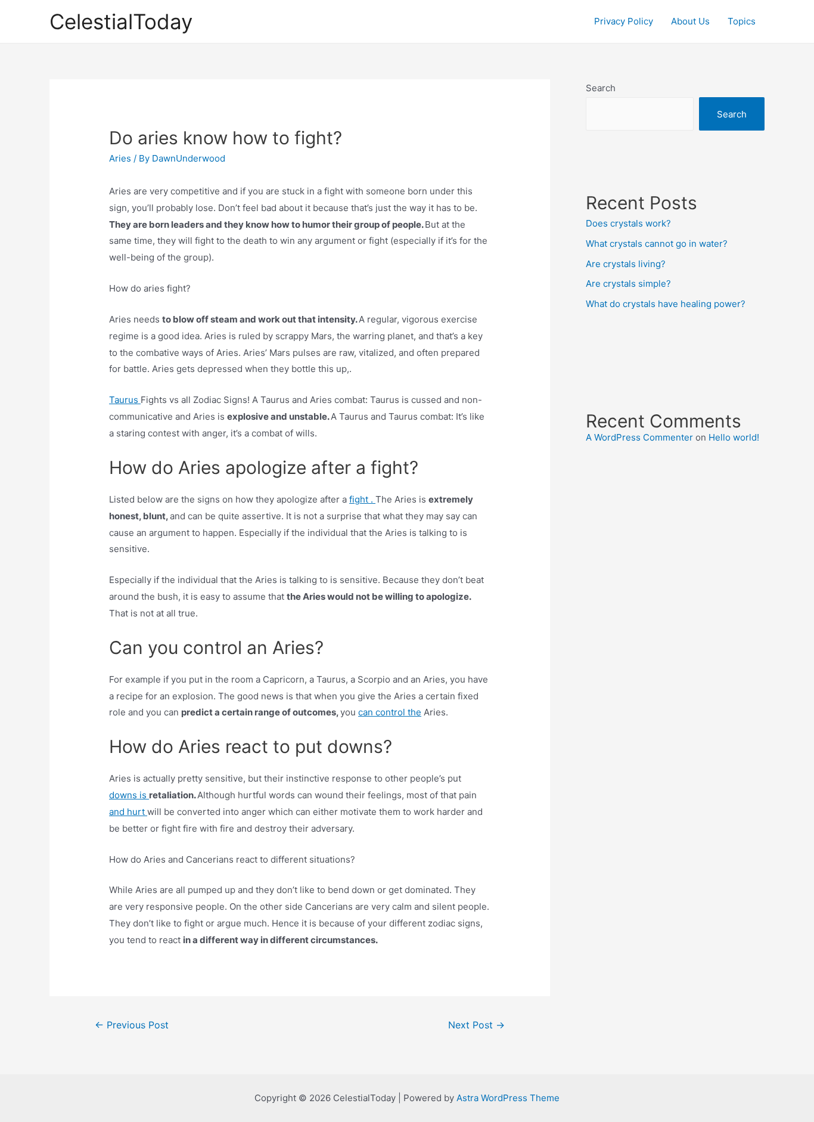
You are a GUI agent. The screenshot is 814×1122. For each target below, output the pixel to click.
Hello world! (734, 437)
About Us (690, 21)
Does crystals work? (628, 223)
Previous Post (132, 1025)
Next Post (476, 1025)
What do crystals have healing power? (665, 303)
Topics (742, 21)
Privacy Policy (623, 21)
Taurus (125, 399)
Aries (120, 158)
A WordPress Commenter (639, 437)
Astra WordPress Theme (508, 1098)
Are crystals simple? (628, 283)
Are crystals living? (626, 263)
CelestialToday (120, 21)
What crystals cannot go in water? (657, 243)
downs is (129, 795)
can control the (389, 712)
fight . (362, 499)
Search (601, 88)
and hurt (128, 811)
